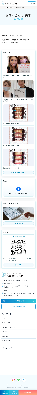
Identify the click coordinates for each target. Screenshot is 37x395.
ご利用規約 (20, 385)
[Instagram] (13, 380)
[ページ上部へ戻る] (24, 380)
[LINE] (18, 380)
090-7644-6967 (8, 283)
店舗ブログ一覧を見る (17, 172)
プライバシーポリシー (12, 385)
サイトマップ (27, 385)
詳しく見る (18, 223)
